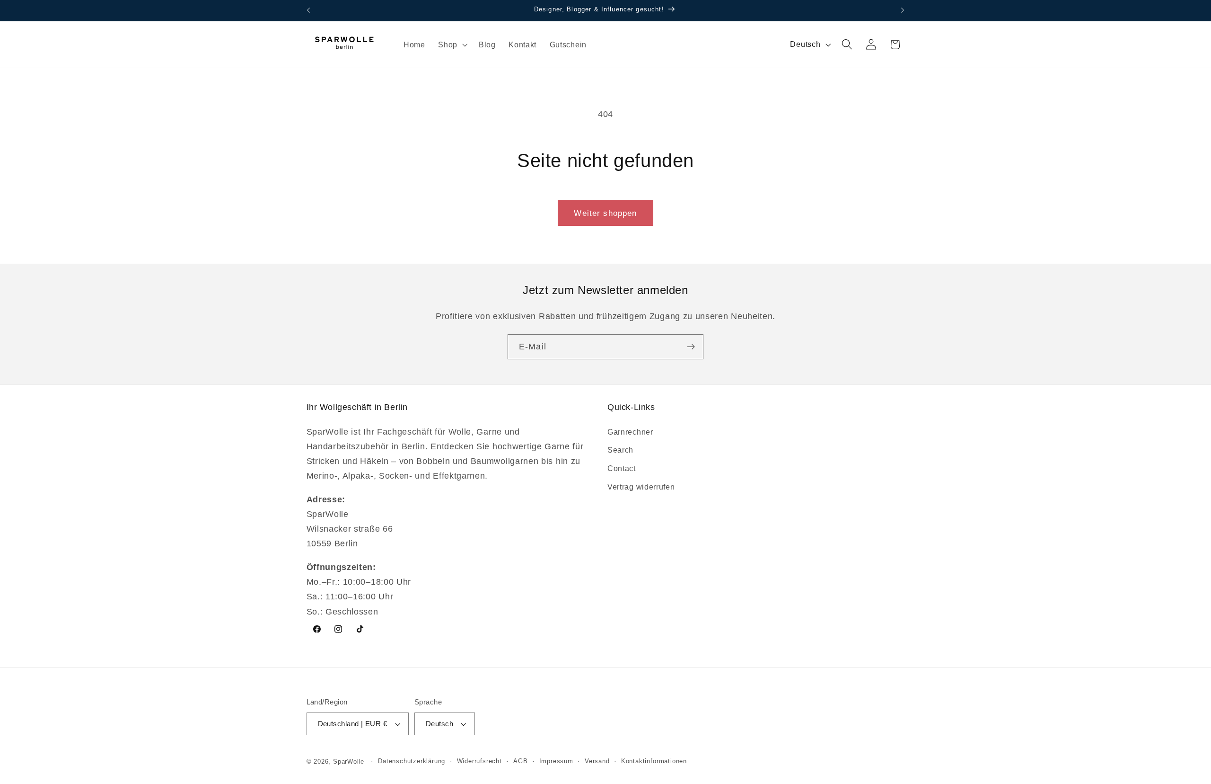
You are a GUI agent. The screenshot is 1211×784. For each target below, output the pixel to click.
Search (620, 449)
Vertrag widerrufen (641, 486)
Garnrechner (630, 431)
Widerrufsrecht (479, 761)
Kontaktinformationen (654, 761)
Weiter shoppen (605, 213)
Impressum (556, 761)
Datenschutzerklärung (411, 761)
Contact (621, 467)
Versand (597, 761)
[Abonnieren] (691, 347)
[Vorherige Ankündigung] (308, 10)
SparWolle (348, 761)
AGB (520, 761)
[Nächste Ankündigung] (902, 10)
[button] (451, 44)
